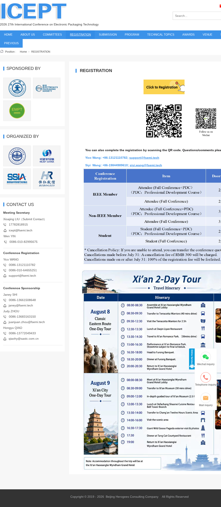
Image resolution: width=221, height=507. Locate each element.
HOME (8, 34)
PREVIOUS (11, 43)
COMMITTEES (52, 34)
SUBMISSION (108, 34)
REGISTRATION (80, 34)
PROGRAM (132, 34)
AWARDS (188, 34)
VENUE (207, 34)
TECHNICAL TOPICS (160, 34)
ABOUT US (28, 34)
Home (23, 51)
